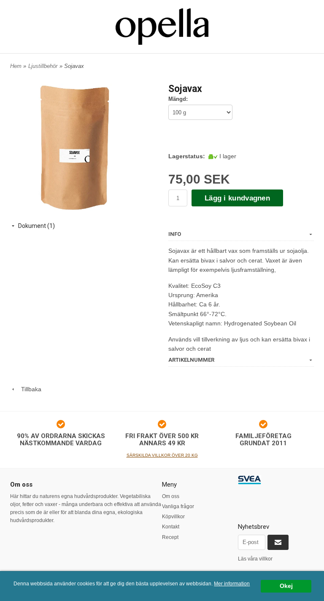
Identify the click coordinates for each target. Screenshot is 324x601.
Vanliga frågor (178, 506)
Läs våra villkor (255, 559)
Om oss (170, 496)
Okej (286, 586)
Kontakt (170, 527)
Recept (170, 537)
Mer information (232, 584)
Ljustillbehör (42, 66)
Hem (16, 66)
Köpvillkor (173, 517)
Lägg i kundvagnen (237, 198)
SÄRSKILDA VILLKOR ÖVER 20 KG (162, 455)
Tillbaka (28, 389)
